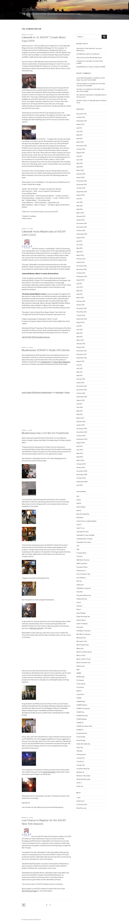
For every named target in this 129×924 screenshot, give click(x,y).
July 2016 (79, 156)
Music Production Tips (83, 662)
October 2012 (80, 315)
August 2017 (80, 124)
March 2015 (80, 213)
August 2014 (80, 237)
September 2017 (81, 121)
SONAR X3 (79, 730)
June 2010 (79, 407)
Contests (79, 556)
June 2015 (79, 202)
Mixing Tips (80, 648)
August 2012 (80, 322)
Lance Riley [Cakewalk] (83, 78)
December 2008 (81, 471)
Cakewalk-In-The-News (83, 542)
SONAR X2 (79, 722)
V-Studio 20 (80, 761)
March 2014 (80, 255)
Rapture (79, 691)
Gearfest (79, 606)
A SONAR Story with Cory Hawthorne (88, 54)
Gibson (78, 609)
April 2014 (79, 251)
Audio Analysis (81, 507)
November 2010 (81, 389)
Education (79, 592)
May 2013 (79, 290)
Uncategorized (81, 754)
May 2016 (79, 163)
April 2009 (79, 457)
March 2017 (80, 142)
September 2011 (81, 358)
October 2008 (81, 478)
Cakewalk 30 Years (82, 531)
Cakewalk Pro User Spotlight (85, 535)
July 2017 (79, 128)
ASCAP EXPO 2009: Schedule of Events (36, 337)
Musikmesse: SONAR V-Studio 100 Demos (46, 350)
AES (77, 496)
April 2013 (79, 294)
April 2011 (79, 375)
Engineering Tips (81, 599)
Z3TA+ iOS (79, 786)
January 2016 (80, 177)
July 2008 (79, 485)
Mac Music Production (83, 634)
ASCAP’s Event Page (29, 891)
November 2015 (81, 184)
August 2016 (80, 152)
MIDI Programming (82, 645)
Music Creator (80, 655)
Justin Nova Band (49, 772)
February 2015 (80, 216)
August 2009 (80, 442)
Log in (78, 797)
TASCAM (79, 751)
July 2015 (79, 198)
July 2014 (79, 241)
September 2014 (81, 234)
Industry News (81, 620)
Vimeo (67, 392)
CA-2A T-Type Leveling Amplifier (86, 521)
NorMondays (80, 676)
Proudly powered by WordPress (31, 919)
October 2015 (80, 188)
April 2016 (79, 167)
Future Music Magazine (61, 362)
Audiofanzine (45, 362)
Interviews (79, 627)
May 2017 (79, 135)
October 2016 (80, 149)
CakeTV (78, 524)
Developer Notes (82, 567)
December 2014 (81, 223)
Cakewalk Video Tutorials (84, 539)
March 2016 (80, 170)
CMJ (77, 549)
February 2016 (80, 174)
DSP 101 (79, 581)
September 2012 (81, 319)
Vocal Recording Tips (83, 768)
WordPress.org (81, 808)
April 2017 (79, 138)
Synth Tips (79, 747)
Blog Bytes (79, 517)
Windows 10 (80, 772)
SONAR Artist (80, 701)
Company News (81, 553)
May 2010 (79, 411)
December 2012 (81, 308)
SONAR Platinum (81, 705)
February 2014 (80, 259)
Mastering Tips (81, 638)
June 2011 (79, 368)
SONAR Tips (80, 712)
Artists (78, 500)
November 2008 (81, 474)
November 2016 (81, 145)
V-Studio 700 (80, 765)
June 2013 (79, 287)
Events (78, 602)
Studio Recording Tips (83, 744)
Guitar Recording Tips (83, 616)
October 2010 (80, 393)
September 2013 (81, 276)
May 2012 (79, 333)
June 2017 (79, 131)
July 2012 (79, 326)
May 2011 (79, 372)
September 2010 (81, 396)
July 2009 (79, 446)
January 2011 (80, 382)
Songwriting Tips (81, 733)
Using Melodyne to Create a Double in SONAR (90, 67)
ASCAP (78, 503)
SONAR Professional (83, 708)
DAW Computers (81, 563)
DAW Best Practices (83, 560)
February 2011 (80, 379)
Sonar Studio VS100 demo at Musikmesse (36, 392)
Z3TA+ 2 (79, 783)
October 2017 (80, 117)
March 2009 (80, 460)
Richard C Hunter (81, 100)
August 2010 (80, 400)
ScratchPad (80, 694)
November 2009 (81, 432)
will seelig (59, 392)
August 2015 (80, 195)
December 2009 (81, 428)
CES (77, 546)
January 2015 (80, 220)
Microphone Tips (81, 641)
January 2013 (80, 305)
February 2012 (80, 343)
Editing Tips (80, 585)
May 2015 (79, 205)
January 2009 (80, 467)
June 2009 (79, 450)
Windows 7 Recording (83, 776)
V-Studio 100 (80, 758)
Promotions (80, 687)
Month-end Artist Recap (84, 652)
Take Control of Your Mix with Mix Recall (88, 57)
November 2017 (81, 114)
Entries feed (80, 801)
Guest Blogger (81, 613)
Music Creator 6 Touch (83, 659)
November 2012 (81, 312)
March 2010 (80, 418)
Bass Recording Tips (82, 514)
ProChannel (80, 680)
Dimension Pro (81, 570)
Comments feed (81, 804)
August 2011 (80, 361)
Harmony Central (36, 628)
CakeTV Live (80, 528)
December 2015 (81, 181)
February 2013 (80, 301)
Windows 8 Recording (83, 779)
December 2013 (81, 266)
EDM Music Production (83, 588)
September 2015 (81, 191)
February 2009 (81, 464)
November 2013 (81, 269)
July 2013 (79, 283)
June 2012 (79, 329)
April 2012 (79, 336)
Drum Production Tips (83, 574)
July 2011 (79, 365)
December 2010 (81, 386)
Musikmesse (80, 666)
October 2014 (80, 230)
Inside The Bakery (82, 623)
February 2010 (80, 421)
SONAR (78, 698)
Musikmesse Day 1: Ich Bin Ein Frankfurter (45, 433)
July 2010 (79, 404)
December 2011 (81, 351)
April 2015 (79, 209)
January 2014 (80, 262)
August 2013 (80, 280)
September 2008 (81, 481)
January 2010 (80, 425)
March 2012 (80, 340)
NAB (77, 669)
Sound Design (80, 737)
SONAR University (82, 715)
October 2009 (81, 435)
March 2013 (80, 297)
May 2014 (79, 248)
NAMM (78, 673)
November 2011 (81, 354)
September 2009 (81, 439)
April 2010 (79, 414)
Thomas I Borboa (81, 83)
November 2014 (81, 227)
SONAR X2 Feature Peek (84, 726)
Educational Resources (83, 595)
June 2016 (79, 160)
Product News (81, 684)
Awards (78, 510)
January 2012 (80, 347)
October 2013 (80, 273)
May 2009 (79, 453)
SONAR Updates (81, 719)
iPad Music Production (83, 631)
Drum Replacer (81, 577)
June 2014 (79, 244)
